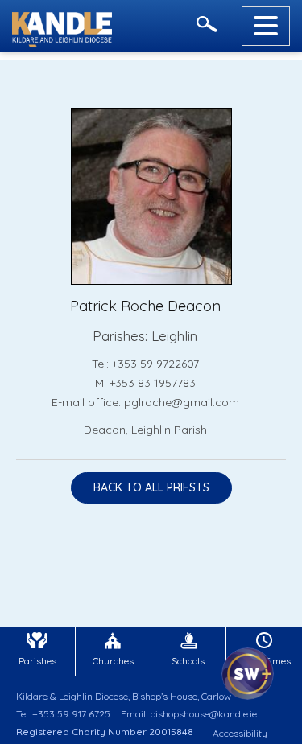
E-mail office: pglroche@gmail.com (145, 402)
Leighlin (174, 335)
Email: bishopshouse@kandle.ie (189, 714)
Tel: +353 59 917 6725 (63, 714)
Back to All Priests (151, 487)
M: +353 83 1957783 (145, 383)
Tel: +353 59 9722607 (145, 363)
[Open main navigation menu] (266, 26)
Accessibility (240, 733)
